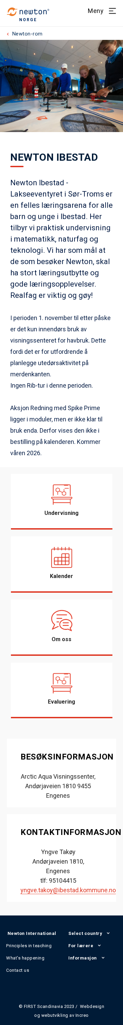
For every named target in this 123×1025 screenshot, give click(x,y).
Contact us (17, 970)
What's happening (25, 958)
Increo (82, 1015)
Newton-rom (27, 34)
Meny (96, 10)
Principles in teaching (29, 945)
